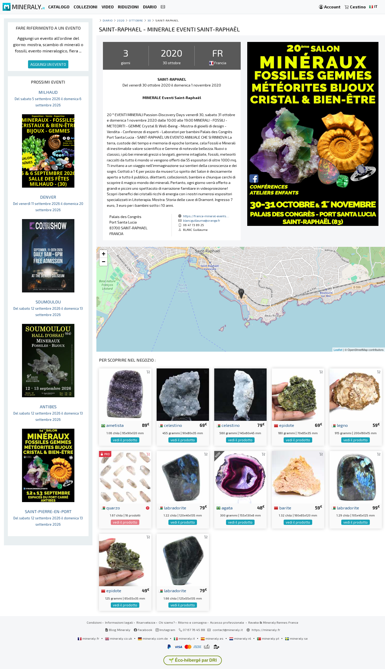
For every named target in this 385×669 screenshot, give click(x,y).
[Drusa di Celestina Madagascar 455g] (183, 393)
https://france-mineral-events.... (206, 216)
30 (149, 20)
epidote (286, 425)
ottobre (136, 20)
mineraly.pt (270, 638)
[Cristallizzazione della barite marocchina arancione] (298, 476)
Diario (108, 20)
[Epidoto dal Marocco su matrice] (125, 559)
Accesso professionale (227, 622)
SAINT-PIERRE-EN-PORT (48, 517)
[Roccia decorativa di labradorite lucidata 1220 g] (183, 476)
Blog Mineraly (119, 630)
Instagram (167, 630)
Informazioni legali (119, 622)
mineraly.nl (242, 638)
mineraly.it (187, 638)
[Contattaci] (163, 7)
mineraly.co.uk (121, 638)
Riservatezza (145, 622)
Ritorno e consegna (192, 622)
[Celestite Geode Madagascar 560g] (240, 393)
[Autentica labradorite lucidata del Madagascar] (355, 476)
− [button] (103, 261)
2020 (120, 20)
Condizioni (94, 622)
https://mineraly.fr (266, 630)
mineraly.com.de (155, 638)
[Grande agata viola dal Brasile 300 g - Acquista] (240, 476)
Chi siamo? (167, 622)
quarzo (112, 507)
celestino (172, 425)
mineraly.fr (91, 638)
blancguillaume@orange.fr (201, 220)
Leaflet (338, 349)
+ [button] (103, 254)
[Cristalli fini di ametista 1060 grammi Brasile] (125, 393)
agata (227, 507)
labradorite (174, 507)
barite (284, 507)
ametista (114, 425)
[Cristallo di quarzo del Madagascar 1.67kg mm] (125, 476)
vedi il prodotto (125, 440)
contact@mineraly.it (228, 630)
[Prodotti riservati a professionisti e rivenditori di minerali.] (147, 508)
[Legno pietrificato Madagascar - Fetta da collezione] (355, 393)
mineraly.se (298, 638)
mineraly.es (214, 638)
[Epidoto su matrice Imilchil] (298, 393)
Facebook (144, 630)
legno (342, 425)
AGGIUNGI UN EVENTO (48, 64)
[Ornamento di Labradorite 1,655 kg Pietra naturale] (183, 559)
